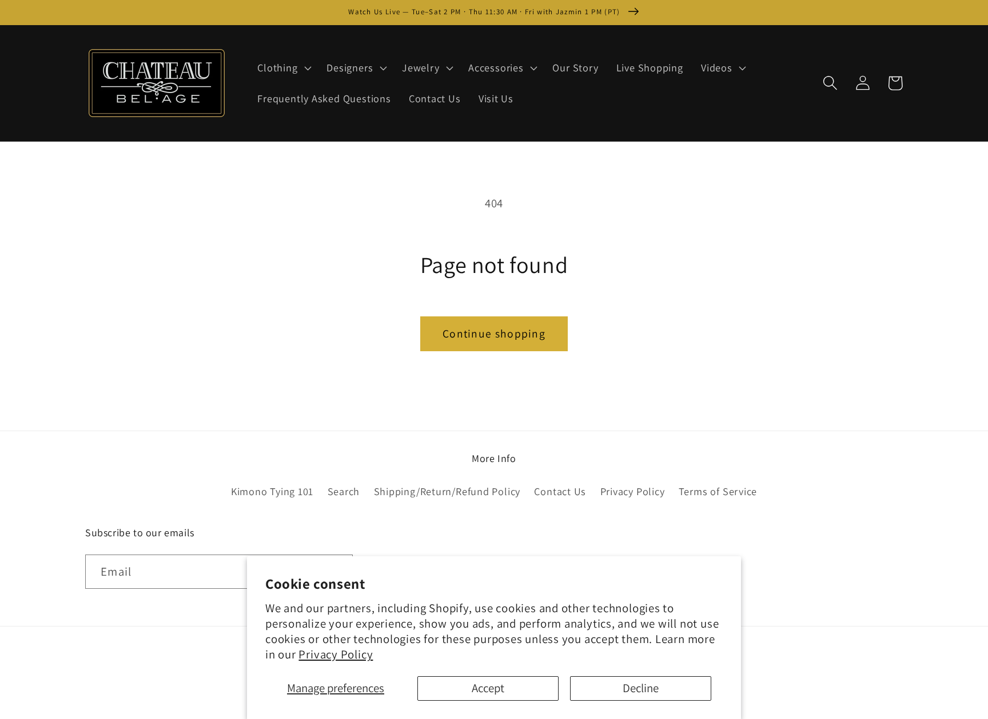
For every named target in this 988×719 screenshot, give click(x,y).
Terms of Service (718, 491)
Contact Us (560, 491)
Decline (641, 688)
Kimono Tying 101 (272, 491)
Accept (488, 688)
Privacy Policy (335, 654)
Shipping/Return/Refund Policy (447, 491)
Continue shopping (494, 333)
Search (344, 491)
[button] (283, 68)
